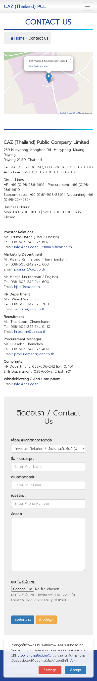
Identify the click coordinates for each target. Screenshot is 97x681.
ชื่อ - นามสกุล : (22, 458)
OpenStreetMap (75, 112)
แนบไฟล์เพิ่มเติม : (24, 582)
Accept (75, 670)
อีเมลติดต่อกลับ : (24, 477)
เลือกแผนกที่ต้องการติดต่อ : (32, 440)
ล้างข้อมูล (46, 619)
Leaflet (63, 112)
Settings (50, 670)
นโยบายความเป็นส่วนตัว (34, 655)
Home (19, 38)
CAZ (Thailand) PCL (25, 6)
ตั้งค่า (73, 660)
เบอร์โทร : (18, 495)
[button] (49, 78)
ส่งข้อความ (22, 619)
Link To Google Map (38, 66)
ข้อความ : (18, 514)
